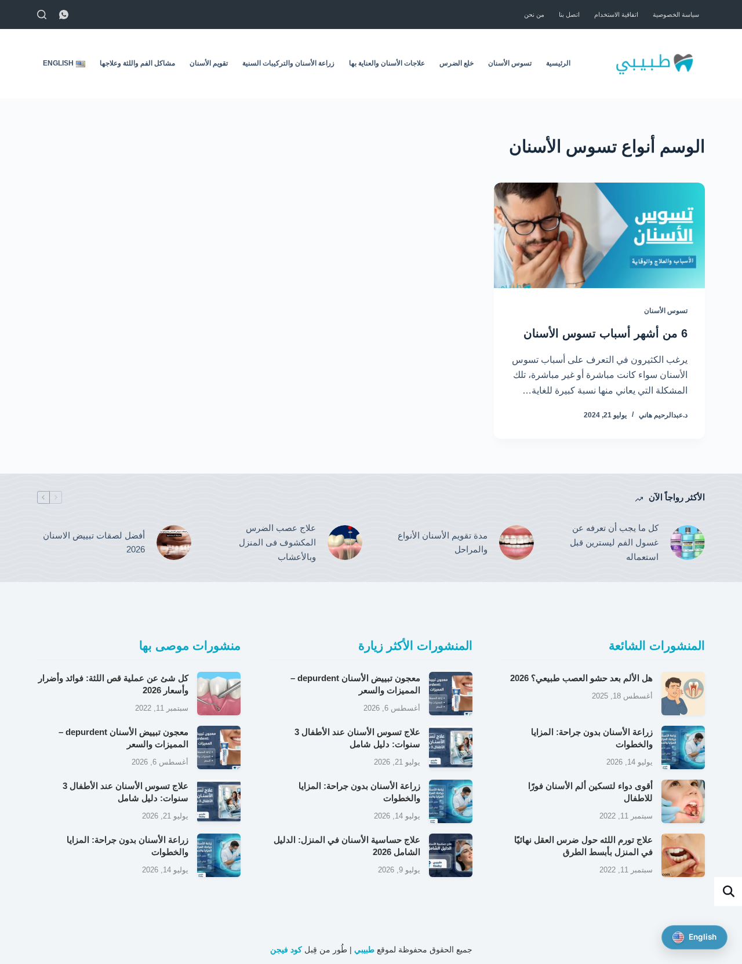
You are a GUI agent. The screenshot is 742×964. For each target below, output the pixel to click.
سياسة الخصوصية (676, 14)
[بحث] (41, 14)
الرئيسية (558, 63)
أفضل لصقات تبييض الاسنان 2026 (94, 542)
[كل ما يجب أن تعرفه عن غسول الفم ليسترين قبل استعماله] (687, 542)
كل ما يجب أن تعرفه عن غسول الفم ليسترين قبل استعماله (614, 542)
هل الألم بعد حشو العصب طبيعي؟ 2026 (581, 678)
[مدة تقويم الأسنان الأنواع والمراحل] (516, 542)
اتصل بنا (569, 14)
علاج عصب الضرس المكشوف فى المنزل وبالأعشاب (277, 542)
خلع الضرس (456, 63)
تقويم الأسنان (209, 63)
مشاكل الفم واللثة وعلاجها (137, 63)
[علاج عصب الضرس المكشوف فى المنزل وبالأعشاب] (345, 542)
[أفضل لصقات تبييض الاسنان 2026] (174, 542)
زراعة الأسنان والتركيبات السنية (288, 63)
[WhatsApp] (63, 14)
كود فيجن (286, 949)
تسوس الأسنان (510, 63)
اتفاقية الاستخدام (616, 14)
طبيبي (364, 949)
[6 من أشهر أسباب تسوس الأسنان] (599, 235)
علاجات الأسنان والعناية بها (387, 63)
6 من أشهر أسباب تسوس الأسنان (605, 333)
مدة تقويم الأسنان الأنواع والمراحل (443, 542)
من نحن (534, 14)
